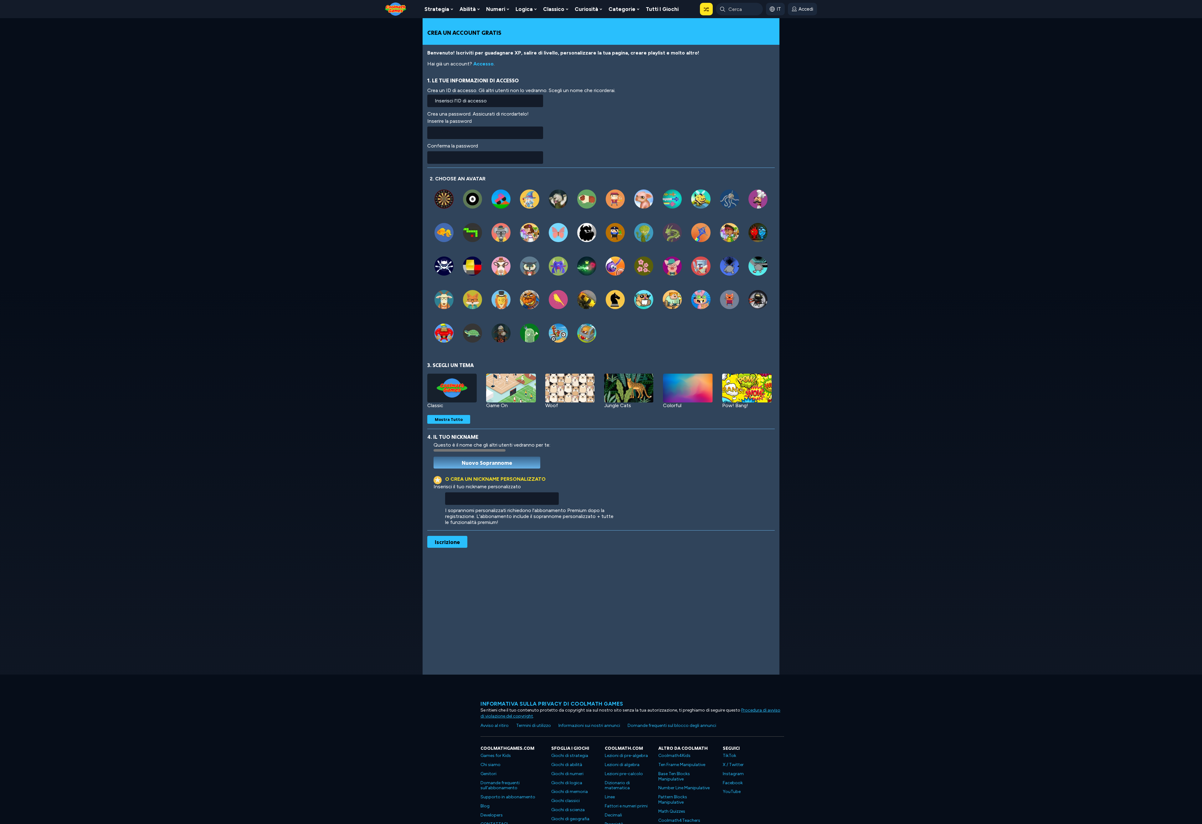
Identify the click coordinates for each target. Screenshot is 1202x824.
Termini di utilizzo (533, 725)
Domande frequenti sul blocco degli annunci (672, 725)
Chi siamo (490, 764)
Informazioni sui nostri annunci (589, 725)
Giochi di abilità (566, 764)
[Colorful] (687, 388)
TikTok (729, 755)
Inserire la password (449, 121)
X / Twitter (733, 764)
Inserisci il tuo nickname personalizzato (477, 487)
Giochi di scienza (568, 809)
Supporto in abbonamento (507, 797)
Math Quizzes (671, 811)
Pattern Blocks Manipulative (672, 799)
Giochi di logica (566, 782)
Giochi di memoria (569, 791)
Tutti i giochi (662, 9)
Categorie (622, 9)
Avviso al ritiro (494, 725)
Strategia (436, 9)
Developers (491, 815)
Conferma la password (452, 146)
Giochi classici (565, 800)
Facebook (733, 782)
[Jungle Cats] (629, 388)
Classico (553, 9)
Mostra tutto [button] (449, 419)
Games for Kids (495, 755)
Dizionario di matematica (617, 785)
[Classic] (452, 388)
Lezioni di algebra (622, 764)
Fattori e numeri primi (626, 806)
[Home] (395, 9)
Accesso (483, 64)
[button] (706, 9)
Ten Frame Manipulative (681, 764)
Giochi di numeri (567, 773)
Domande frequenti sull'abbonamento (500, 785)
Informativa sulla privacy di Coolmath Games (551, 704)
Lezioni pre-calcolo (624, 773)
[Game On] (511, 388)
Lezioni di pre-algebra (626, 755)
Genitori (488, 773)
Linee (610, 797)
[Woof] (570, 388)
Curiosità (586, 9)
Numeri (495, 9)
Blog (485, 806)
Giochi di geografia (570, 818)
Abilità (468, 9)
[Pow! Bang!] (747, 388)
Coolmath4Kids (674, 755)
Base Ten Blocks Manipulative (674, 776)
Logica (524, 9)
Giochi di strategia (569, 755)
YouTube (732, 791)
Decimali (613, 815)
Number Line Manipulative (684, 787)
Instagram (733, 773)
